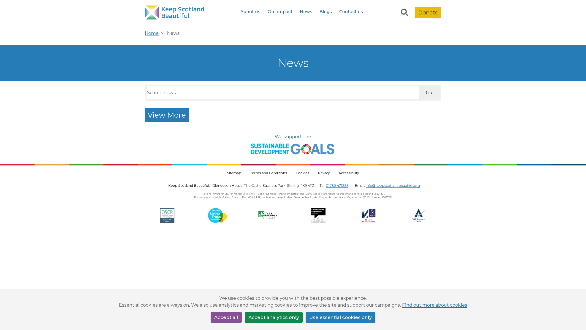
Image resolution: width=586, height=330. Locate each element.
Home (152, 33)
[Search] (404, 12)
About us (250, 11)
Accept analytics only (273, 317)
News (306, 11)
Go (429, 92)
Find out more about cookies (434, 305)
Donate (428, 12)
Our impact (280, 11)
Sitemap (234, 173)
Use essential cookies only (340, 317)
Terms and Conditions (268, 173)
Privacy (324, 173)
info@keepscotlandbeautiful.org (393, 186)
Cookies (302, 173)
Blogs (326, 11)
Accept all (226, 317)
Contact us (351, 11)
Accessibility (349, 173)
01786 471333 (337, 186)
